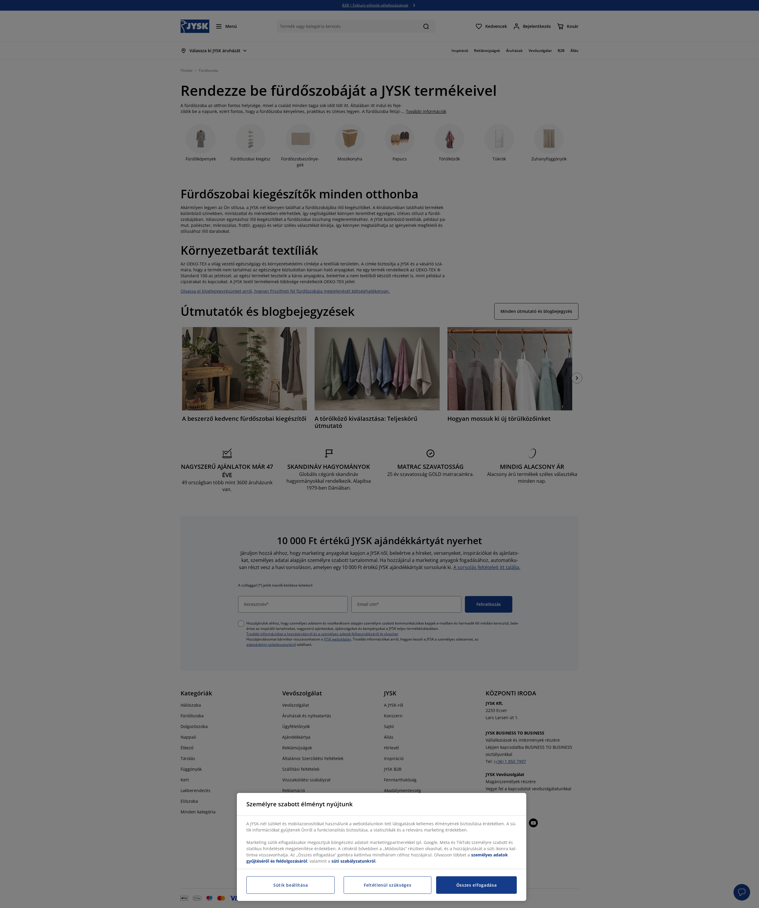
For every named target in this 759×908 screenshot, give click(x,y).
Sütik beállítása (290, 885)
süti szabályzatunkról (353, 861)
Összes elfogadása (476, 885)
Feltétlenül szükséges (388, 885)
